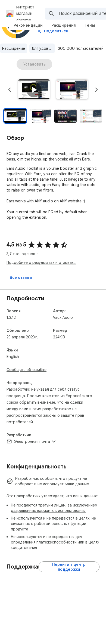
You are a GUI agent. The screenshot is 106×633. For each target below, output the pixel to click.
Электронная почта (32, 441)
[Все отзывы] (21, 277)
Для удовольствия (43, 48)
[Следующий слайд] (96, 89)
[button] (34, 90)
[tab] (28, 25)
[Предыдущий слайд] (9, 89)
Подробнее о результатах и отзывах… (41, 262)
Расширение (13, 48)
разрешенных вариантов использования (48, 510)
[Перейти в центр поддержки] (68, 566)
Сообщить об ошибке (26, 369)
